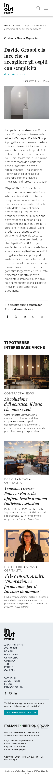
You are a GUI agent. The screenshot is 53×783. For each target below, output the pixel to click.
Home (7, 25)
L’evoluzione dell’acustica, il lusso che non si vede (23, 404)
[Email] (42, 316)
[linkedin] (16, 693)
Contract (9, 38)
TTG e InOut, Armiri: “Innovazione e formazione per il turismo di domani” (24, 583)
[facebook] (5, 693)
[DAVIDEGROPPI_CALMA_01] (26, 87)
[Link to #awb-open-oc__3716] (46, 8)
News (20, 38)
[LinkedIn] (24, 316)
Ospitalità (32, 38)
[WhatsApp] (33, 316)
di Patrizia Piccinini (14, 73)
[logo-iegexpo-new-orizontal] (26, 725)
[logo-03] (8, 4)
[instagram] (10, 693)
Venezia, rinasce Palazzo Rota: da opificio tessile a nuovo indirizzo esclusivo (25, 495)
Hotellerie (13, 567)
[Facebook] (7, 316)
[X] (16, 316)
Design (10, 479)
